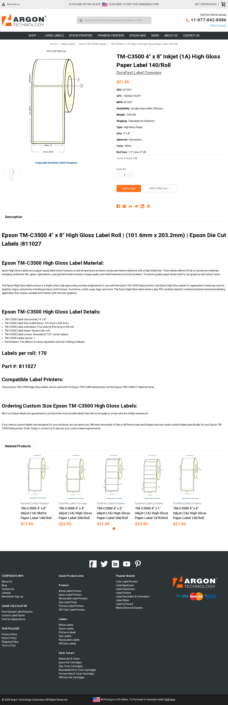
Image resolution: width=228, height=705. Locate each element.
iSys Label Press (68, 602)
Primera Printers (111, 35)
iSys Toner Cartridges (71, 666)
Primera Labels (67, 632)
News (155, 35)
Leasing (6, 592)
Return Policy (9, 638)
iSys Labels (65, 636)
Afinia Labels (66, 624)
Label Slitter (122, 600)
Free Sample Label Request (17, 611)
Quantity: (121, 169)
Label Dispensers (125, 589)
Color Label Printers (127, 581)
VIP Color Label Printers (72, 609)
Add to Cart (37, 480)
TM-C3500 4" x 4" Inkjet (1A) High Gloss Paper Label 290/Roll (75, 513)
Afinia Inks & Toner (69, 658)
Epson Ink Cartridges (70, 662)
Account (12, 4)
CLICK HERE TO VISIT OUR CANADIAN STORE (134, 4)
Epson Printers (80, 35)
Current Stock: (126, 158)
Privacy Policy (9, 634)
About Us (171, 35)
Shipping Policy (10, 641)
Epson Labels (66, 628)
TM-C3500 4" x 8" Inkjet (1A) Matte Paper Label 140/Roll (36, 513)
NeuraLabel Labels (69, 639)
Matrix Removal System (129, 607)
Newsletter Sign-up (12, 596)
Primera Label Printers (71, 606)
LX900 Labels (54, 35)
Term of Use (9, 645)
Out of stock (190, 480)
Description (13, 217)
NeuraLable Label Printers (73, 598)
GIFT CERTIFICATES (206, 4)
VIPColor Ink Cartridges (71, 677)
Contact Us (191, 35)
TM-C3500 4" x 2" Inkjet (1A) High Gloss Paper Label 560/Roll (113, 513)
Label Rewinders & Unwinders (132, 596)
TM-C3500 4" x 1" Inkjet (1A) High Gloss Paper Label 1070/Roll (151, 513)
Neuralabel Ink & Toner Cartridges (77, 669)
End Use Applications (13, 619)
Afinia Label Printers (70, 591)
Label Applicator (125, 585)
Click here (169, 699)
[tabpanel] (38, 490)
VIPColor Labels (67, 643)
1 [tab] (114, 528)
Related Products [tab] (18, 446)
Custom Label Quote (13, 615)
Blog (4, 585)
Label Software (124, 604)
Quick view (38, 474)
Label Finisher (123, 592)
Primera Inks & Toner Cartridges (76, 673)
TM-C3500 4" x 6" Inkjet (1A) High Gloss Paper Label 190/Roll (189, 513)
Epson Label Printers (70, 594)
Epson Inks (137, 35)
